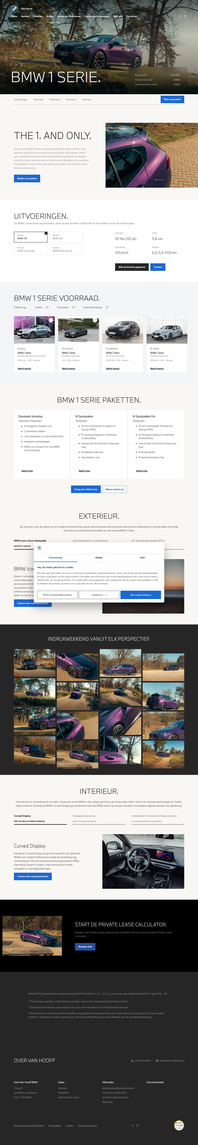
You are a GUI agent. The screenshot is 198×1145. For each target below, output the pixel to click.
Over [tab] (142, 557)
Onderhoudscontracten (115, 1097)
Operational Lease (68, 1097)
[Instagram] (137, 1125)
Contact (18, 1088)
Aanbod (25, 16)
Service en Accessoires (97, 16)
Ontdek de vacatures (25, 1092)
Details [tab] (99, 557)
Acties (50, 16)
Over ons (117, 16)
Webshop (107, 1102)
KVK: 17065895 (22, 1097)
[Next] (41, 340)
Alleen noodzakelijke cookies (57, 595)
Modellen (38, 16)
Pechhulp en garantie (114, 1092)
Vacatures (131, 16)
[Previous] (27, 340)
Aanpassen (97, 595)
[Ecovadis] (179, 1124)
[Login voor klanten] (185, 16)
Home (14, 16)
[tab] (40, 818)
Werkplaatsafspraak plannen (118, 1088)
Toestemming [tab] (55, 557)
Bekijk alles (27, 471)
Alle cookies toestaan (140, 594)
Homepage (15, 22)
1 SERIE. (41, 22)
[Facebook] (133, 1125)
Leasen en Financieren (69, 16)
